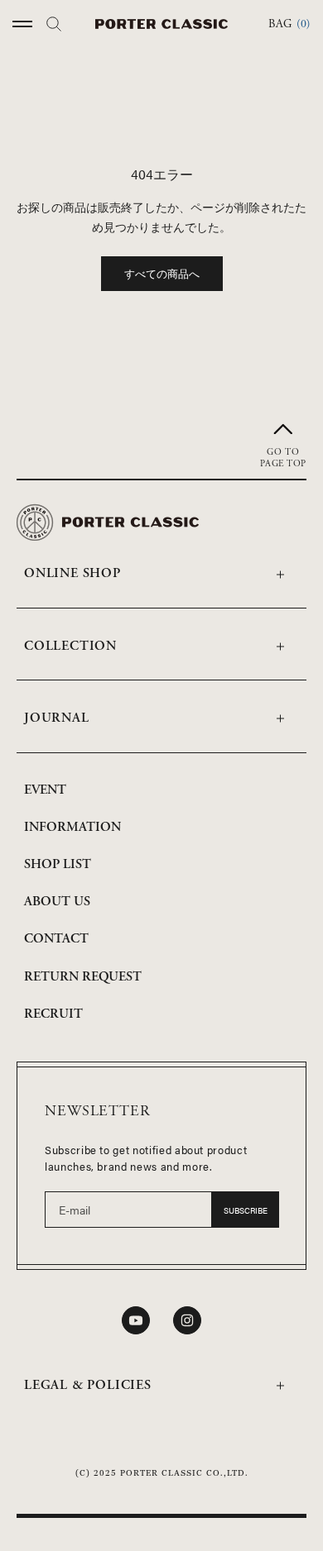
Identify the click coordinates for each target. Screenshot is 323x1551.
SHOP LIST (57, 864)
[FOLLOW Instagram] (187, 1320)
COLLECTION (70, 646)
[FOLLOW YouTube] (135, 1320)
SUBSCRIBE (246, 1210)
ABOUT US (57, 901)
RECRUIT (53, 1014)
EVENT (45, 790)
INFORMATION (72, 827)
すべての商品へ (162, 273)
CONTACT (56, 938)
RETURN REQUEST (83, 976)
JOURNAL (56, 718)
